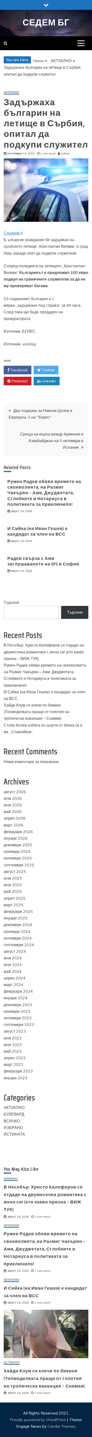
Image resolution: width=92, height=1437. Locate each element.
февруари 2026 (18, 831)
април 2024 (15, 978)
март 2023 (13, 1064)
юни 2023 (13, 1044)
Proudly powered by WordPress (38, 1419)
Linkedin (48, 380)
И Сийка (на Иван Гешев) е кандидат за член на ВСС (37, 531)
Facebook (19, 369)
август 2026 (15, 791)
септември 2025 (19, 864)
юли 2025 (13, 878)
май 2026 (13, 811)
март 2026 (13, 825)
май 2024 (13, 971)
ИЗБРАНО (13, 1127)
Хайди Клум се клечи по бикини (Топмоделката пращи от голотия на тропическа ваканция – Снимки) (36, 712)
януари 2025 (15, 918)
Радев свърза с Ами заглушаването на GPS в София (43, 561)
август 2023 (15, 1031)
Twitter (48, 369)
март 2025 (13, 904)
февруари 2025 (18, 911)
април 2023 (15, 1057)
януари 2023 (15, 1077)
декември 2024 (18, 924)
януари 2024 (15, 997)
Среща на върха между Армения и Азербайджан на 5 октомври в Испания (51, 441)
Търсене (11, 602)
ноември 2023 (17, 1011)
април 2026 (15, 818)
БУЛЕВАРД (14, 1114)
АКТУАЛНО (11, 92)
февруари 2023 (18, 1071)
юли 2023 (13, 1038)
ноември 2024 (17, 931)
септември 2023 (19, 1024)
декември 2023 (18, 1004)
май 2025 (13, 891)
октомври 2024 (18, 938)
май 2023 (13, 1051)
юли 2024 (13, 957)
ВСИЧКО (12, 1121)
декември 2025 (18, 844)
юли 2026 (13, 798)
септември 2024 (19, 944)
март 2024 (13, 984)
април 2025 (15, 898)
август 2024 (15, 951)
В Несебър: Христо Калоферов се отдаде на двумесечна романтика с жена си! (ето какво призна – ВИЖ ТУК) (44, 652)
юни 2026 (13, 804)
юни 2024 (13, 964)
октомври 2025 (18, 858)
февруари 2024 (18, 991)
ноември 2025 (17, 851)
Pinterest (19, 380)
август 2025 (15, 871)
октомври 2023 (18, 1017)
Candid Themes (61, 1426)
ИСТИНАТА (14, 1134)
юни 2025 (13, 884)
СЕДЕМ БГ (46, 22)
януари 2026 (15, 838)
